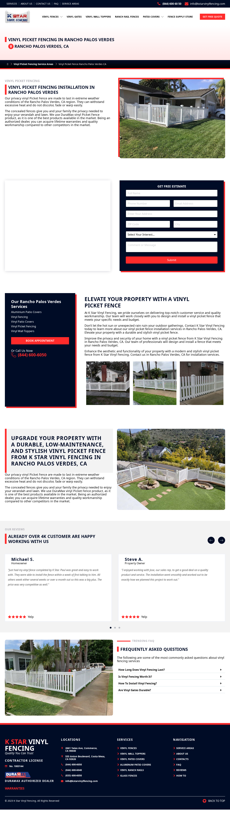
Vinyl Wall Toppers (98, 16)
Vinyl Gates (74, 16)
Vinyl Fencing (26, 744)
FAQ (56, 3)
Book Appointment (40, 341)
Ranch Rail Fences (127, 16)
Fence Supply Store (180, 16)
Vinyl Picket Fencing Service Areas (33, 64)
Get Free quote (212, 16)
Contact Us (43, 3)
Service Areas (70, 3)
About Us (26, 3)
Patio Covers (151, 16)
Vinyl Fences (50, 16)
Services (12, 3)
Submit (171, 260)
